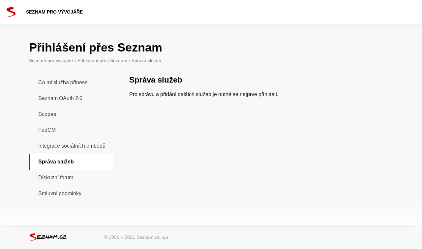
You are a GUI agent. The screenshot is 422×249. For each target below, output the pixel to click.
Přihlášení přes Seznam (102, 60)
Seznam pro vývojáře (51, 60)
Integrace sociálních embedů (72, 146)
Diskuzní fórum (55, 177)
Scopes (47, 114)
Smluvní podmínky (59, 193)
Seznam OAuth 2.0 (60, 98)
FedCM (47, 130)
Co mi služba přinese (63, 82)
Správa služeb (56, 161)
